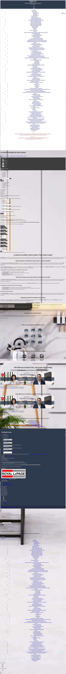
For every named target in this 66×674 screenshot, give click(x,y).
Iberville (37, 83)
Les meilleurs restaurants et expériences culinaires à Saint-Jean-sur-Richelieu (37, 89)
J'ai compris (2, 225)
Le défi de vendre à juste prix (35, 113)
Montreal (34, 77)
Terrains (35, 29)
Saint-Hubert (37, 60)
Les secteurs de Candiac (36, 102)
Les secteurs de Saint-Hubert (36, 67)
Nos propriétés (34, 16)
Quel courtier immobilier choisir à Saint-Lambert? (36, 55)
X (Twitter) (5, 161)
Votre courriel (4, 208)
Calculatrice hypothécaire (35, 129)
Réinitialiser (4, 230)
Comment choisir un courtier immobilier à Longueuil (36, 64)
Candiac (35, 100)
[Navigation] (29, 0)
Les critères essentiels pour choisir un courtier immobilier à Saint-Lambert (37, 57)
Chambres (2, 192)
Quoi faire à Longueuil (35, 63)
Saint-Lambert (35, 50)
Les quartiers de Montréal (36, 79)
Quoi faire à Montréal (35, 78)
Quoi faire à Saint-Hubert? (36, 71)
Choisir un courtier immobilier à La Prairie (37, 49)
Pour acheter (35, 117)
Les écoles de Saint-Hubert (37, 70)
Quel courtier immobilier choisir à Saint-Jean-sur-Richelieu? (36, 91)
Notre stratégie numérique (35, 107)
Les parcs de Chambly (36, 98)
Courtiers (1, 194)
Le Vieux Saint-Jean (37, 84)
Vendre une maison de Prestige (36, 18)
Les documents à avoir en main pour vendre (36, 111)
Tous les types (2, 190)
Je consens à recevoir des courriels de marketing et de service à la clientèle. (25, 454)
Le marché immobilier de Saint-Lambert (36, 53)
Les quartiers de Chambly (36, 94)
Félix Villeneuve (34, 12)
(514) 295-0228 (12, 388)
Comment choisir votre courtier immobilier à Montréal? (36, 80)
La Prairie (35, 42)
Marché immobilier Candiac (36, 103)
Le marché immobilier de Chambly (37, 96)
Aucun (6, 228)
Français (31, 0)
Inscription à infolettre (6, 517)
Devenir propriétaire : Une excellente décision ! (36, 119)
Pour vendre (35, 110)
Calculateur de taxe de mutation (35, 128)
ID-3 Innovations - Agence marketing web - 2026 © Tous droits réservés (9, 506)
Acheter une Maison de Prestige (36, 19)
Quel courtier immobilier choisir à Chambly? (36, 99)
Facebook (5, 160)
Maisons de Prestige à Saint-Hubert (36, 24)
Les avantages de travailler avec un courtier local (37, 48)
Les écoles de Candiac (36, 104)
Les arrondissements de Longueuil (36, 59)
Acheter (34, 108)
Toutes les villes (3, 189)
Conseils (34, 109)
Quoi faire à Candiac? (36, 101)
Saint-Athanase (36, 86)
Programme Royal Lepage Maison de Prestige (35, 20)
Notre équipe (34, 11)
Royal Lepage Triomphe (5, 478)
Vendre (34, 106)
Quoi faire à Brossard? (36, 36)
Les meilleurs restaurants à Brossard (37, 38)
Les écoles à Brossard (36, 34)
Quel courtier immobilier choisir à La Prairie (36, 47)
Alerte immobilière (35, 127)
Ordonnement (4, 173)
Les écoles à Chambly (36, 95)
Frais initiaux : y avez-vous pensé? (36, 120)
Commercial (35, 28)
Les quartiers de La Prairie (36, 43)
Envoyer (2, 213)
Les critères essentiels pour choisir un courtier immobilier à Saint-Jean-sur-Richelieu (37, 92)
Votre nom (4, 202)
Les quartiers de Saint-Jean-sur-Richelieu (36, 82)
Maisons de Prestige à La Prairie (36, 25)
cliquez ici (21, 223)
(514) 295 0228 (37, 422)
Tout (2, 228)
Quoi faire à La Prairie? (36, 46)
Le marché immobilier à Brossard (36, 35)
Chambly (34, 93)
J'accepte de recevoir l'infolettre (8, 211)
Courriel (5, 166)
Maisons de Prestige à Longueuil (36, 23)
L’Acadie (37, 87)
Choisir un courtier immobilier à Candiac (36, 105)
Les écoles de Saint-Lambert (37, 52)
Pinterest (5, 163)
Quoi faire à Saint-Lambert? (35, 54)
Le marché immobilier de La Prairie (37, 44)
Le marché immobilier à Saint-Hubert (37, 69)
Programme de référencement (36, 112)
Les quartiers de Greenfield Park (36, 74)
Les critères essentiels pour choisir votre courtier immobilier (37, 41)
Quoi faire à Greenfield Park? (36, 75)
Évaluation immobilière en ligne (35, 125)
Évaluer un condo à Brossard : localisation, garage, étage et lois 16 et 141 (36, 32)
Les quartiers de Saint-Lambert (36, 51)
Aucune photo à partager (4, 168)
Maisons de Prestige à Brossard (36, 21)
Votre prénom (5, 437)
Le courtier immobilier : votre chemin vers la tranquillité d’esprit (35, 121)
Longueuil (35, 58)
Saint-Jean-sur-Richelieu (35, 81)
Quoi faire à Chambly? (35, 97)
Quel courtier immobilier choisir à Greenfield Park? (36, 76)
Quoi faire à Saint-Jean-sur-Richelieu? (36, 88)
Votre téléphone (5, 205)
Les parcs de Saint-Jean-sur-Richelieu (37, 90)
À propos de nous (36, 13)
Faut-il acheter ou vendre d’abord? (36, 115)
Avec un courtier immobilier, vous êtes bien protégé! (35, 118)
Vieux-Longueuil (36, 61)
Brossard (34, 31)
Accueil (34, 10)
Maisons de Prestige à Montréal (36, 22)
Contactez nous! (34, 130)
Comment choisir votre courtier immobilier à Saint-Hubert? (36, 72)
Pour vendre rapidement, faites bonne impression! (36, 122)
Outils (34, 123)
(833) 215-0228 (21, 388)
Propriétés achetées (35, 26)
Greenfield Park (36, 62)
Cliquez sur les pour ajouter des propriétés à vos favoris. (10, 195)
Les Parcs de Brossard (36, 37)
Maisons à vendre (35, 27)
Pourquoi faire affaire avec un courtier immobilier (36, 116)
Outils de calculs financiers (35, 124)
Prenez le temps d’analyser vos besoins (35, 114)
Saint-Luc (36, 85)
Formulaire (4, 200)
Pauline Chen (35, 14)
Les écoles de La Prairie (37, 45)
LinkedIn (5, 165)
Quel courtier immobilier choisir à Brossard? (36, 39)
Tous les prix (2, 191)
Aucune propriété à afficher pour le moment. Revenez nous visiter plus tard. (12, 252)
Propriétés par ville (34, 30)
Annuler (2, 169)
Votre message (5, 450)
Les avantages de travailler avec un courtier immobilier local (37, 40)
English (34, 0)
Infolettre (4, 516)
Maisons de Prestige (35, 17)
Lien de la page (5, 435)
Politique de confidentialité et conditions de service (37, 454)
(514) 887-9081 (5, 388)
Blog (34, 131)
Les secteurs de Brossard (36, 33)
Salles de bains (2, 193)
